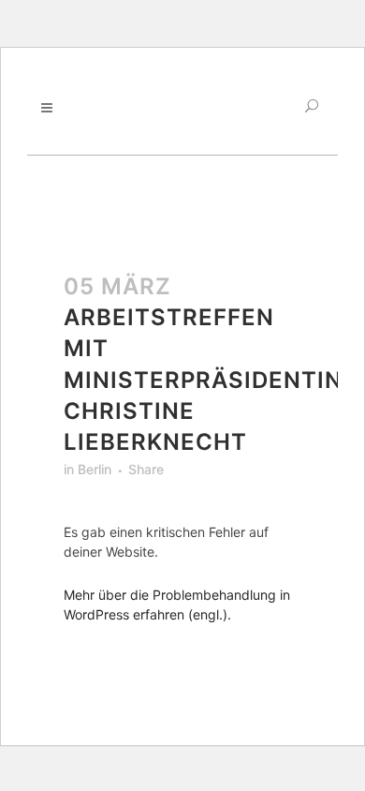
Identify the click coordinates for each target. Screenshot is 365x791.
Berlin (94, 469)
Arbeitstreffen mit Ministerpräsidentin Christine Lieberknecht (203, 379)
